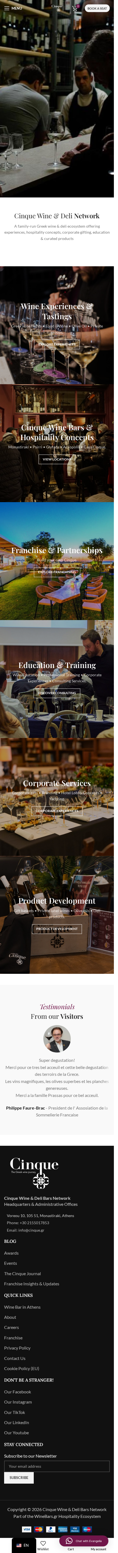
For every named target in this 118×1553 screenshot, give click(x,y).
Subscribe (19, 1477)
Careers (11, 1327)
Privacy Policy (17, 1347)
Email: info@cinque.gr (25, 1230)
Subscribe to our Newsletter (30, 1455)
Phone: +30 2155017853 (28, 1222)
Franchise (13, 1337)
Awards (11, 1252)
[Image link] (34, 1172)
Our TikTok (14, 1412)
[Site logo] (57, 7)
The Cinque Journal (22, 1273)
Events (10, 1263)
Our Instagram (18, 1401)
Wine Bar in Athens (22, 1306)
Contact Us (15, 1358)
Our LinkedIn (16, 1422)
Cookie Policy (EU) (21, 1368)
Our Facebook (17, 1391)
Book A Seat (97, 8)
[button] (83, 1540)
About (10, 1317)
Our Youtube (16, 1432)
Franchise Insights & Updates (31, 1283)
